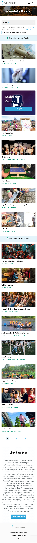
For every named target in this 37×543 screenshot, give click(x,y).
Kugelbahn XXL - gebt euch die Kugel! (14, 205)
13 (22, 152)
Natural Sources (7, 229)
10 (18, 152)
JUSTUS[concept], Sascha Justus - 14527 (14, 335)
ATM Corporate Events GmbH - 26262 (13, 359)
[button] (18, 22)
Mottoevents (6, 157)
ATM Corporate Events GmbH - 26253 (13, 159)
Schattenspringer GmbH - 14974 (11, 431)
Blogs (18, 538)
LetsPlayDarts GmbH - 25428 (10, 87)
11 (25, 56)
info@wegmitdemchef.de (18, 532)
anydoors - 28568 (7, 135)
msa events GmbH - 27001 (10, 311)
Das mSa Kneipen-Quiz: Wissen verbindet (16, 309)
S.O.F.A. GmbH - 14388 (8, 231)
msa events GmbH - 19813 (10, 183)
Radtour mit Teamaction (10, 429)
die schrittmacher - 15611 (9, 63)
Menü (33, 3)
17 (29, 280)
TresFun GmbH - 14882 (9, 207)
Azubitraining (6, 357)
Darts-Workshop (7, 85)
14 (25, 280)
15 (25, 152)
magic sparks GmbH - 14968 (10, 407)
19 (30, 152)
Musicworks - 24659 (8, 263)
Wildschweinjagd (7, 285)
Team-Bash (6, 181)
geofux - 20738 (6, 287)
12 (21, 152)
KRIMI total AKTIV (7, 405)
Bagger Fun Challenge (9, 381)
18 (29, 152)
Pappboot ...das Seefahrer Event (13, 61)
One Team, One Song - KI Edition (12, 261)
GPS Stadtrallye (7, 133)
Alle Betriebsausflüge (19, 535)
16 (26, 152)
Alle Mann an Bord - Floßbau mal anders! (15, 333)
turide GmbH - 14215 (8, 383)
